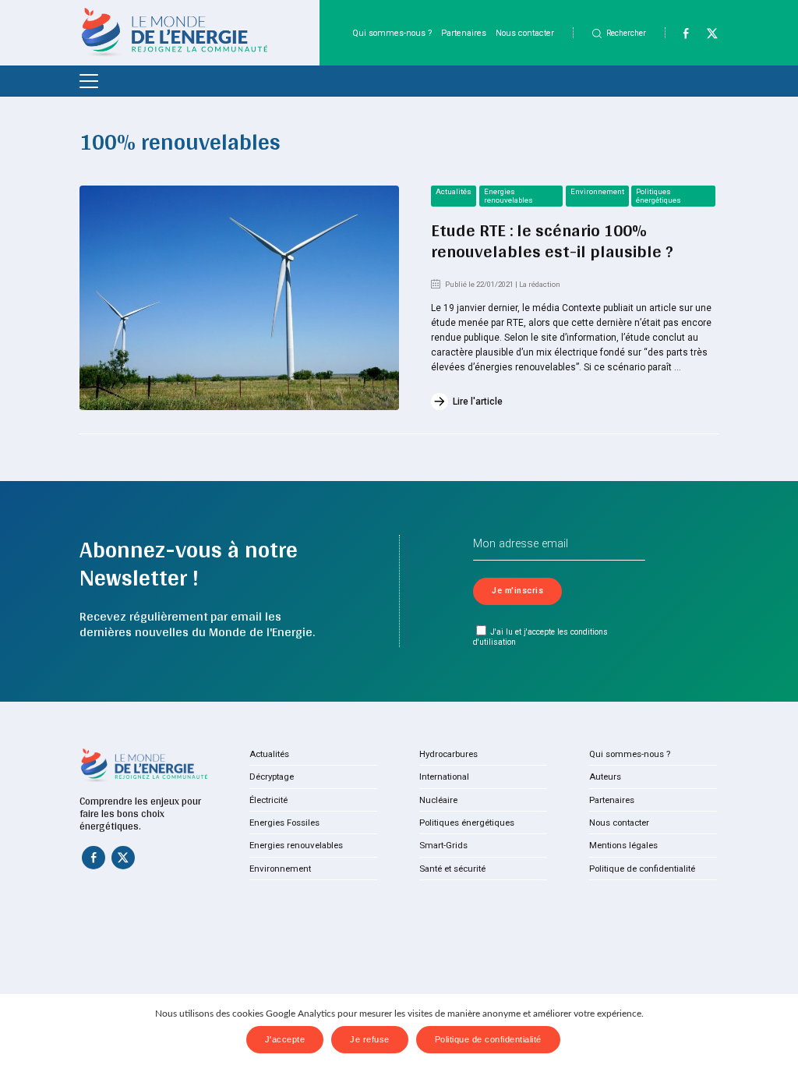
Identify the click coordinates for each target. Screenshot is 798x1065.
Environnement (597, 191)
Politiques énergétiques (658, 195)
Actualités (453, 191)
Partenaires (463, 33)
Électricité (268, 799)
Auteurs (605, 776)
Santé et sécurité (452, 868)
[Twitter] (706, 36)
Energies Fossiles (284, 822)
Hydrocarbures (448, 753)
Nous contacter (525, 33)
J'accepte (285, 1039)
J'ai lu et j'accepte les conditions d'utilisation (540, 637)
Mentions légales (623, 845)
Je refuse (370, 1039)
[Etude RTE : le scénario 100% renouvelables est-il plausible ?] (239, 298)
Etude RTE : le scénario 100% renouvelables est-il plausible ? (552, 240)
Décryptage (271, 776)
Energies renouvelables (508, 195)
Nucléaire (438, 799)
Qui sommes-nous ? (392, 33)
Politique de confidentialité (642, 868)
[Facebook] (679, 36)
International (444, 776)
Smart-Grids (443, 845)
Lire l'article (478, 401)
